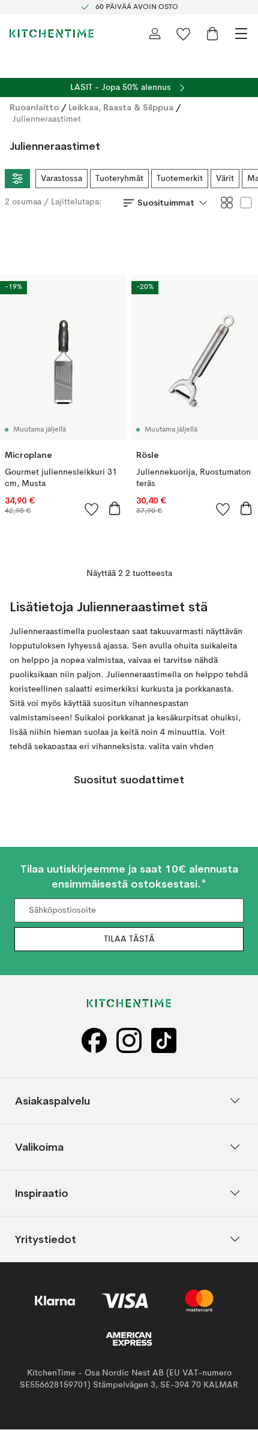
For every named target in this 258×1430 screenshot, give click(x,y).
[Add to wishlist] (91, 509)
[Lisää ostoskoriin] (114, 508)
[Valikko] (241, 33)
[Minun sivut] (154, 33)
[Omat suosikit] (183, 33)
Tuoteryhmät (119, 178)
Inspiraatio (41, 1193)
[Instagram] (129, 1040)
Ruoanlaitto (34, 107)
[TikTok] (163, 1040)
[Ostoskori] (212, 33)
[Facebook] (94, 1040)
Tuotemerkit (180, 178)
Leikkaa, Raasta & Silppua (120, 107)
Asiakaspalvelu (52, 1101)
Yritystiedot (45, 1239)
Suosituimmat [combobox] (165, 202)
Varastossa (61, 178)
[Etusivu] (52, 33)
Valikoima (39, 1147)
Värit (225, 178)
